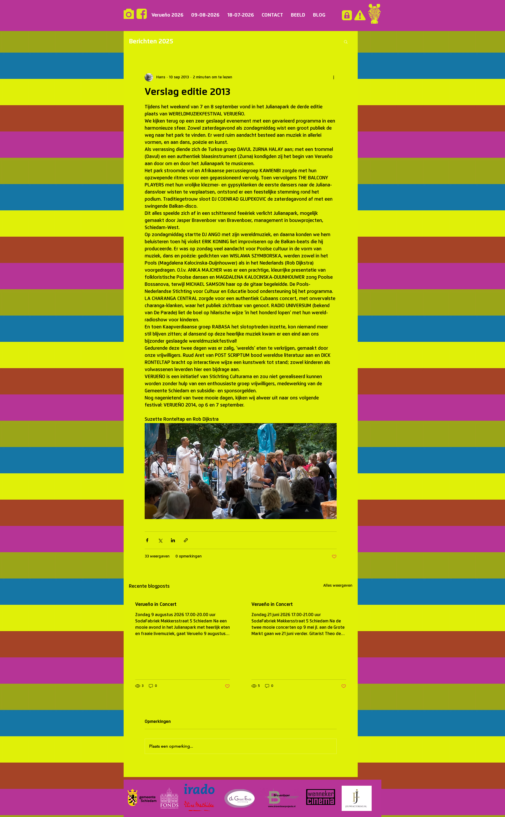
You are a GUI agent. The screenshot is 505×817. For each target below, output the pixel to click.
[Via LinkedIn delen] (172, 540)
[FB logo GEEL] (142, 14)
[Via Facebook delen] (147, 540)
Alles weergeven (337, 585)
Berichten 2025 (151, 41)
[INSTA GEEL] (129, 14)
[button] (345, 41)
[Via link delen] (185, 540)
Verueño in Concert (155, 604)
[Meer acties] (333, 77)
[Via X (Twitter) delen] (160, 540)
